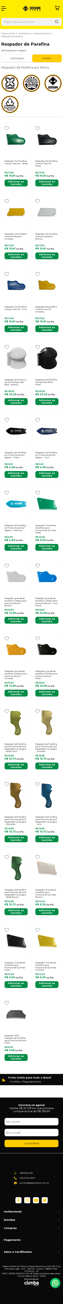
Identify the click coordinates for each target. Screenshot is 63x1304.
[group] (31, 1079)
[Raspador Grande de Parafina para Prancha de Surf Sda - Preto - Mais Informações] (16, 941)
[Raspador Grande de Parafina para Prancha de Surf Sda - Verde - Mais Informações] (46, 504)
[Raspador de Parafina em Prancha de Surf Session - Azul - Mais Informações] (46, 431)
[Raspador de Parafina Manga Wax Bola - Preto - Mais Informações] (46, 358)
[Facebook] (18, 1202)
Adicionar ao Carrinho (16, 183)
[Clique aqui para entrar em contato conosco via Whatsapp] (55, 1283)
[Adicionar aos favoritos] (7, 128)
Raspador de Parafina (12, 36)
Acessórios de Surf (42, 33)
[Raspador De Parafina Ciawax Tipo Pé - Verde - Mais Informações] (16, 139)
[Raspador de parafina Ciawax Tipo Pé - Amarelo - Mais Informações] (46, 285)
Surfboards (24, 33)
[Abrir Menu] (3, 8)
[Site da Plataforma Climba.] (31, 1282)
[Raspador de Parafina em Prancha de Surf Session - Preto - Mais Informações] (16, 431)
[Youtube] (36, 1202)
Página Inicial (8, 33)
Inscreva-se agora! (31, 1105)
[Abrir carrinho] (57, 8)
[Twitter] (45, 1202)
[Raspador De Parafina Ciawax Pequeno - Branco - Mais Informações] (46, 212)
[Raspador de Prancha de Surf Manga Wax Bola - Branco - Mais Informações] (16, 358)
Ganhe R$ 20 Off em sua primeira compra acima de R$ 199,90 (32, 1109)
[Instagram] (27, 1202)
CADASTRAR (31, 1143)
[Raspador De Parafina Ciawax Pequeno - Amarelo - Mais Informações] (16, 212)
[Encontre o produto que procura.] (56, 22)
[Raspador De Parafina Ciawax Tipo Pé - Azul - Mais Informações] (16, 285)
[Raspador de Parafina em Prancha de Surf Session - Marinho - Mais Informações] (16, 504)
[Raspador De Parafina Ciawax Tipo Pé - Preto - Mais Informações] (46, 139)
